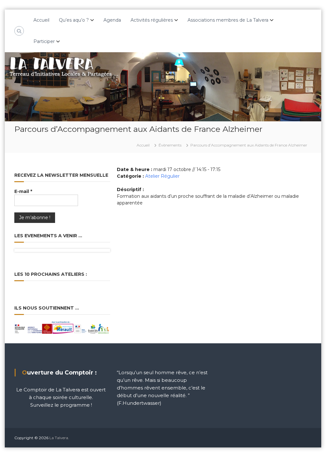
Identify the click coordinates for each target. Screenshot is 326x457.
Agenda (112, 20)
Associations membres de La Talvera (228, 20)
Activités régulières (152, 20)
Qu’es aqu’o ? (74, 20)
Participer (44, 41)
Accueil (41, 20)
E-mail (23, 191)
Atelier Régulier (162, 176)
